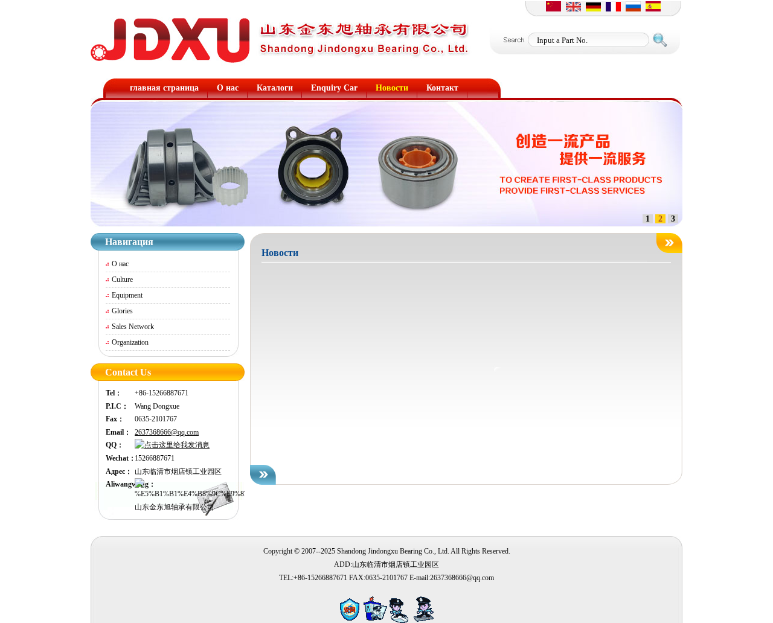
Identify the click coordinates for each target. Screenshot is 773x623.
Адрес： (119, 471)
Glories (122, 311)
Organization (130, 342)
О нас (120, 264)
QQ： (115, 445)
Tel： (114, 393)
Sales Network (133, 326)
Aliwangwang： (120, 484)
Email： (118, 432)
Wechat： (120, 458)
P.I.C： (117, 406)
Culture (122, 279)
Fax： (115, 419)
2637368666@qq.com (167, 432)
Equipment (127, 295)
